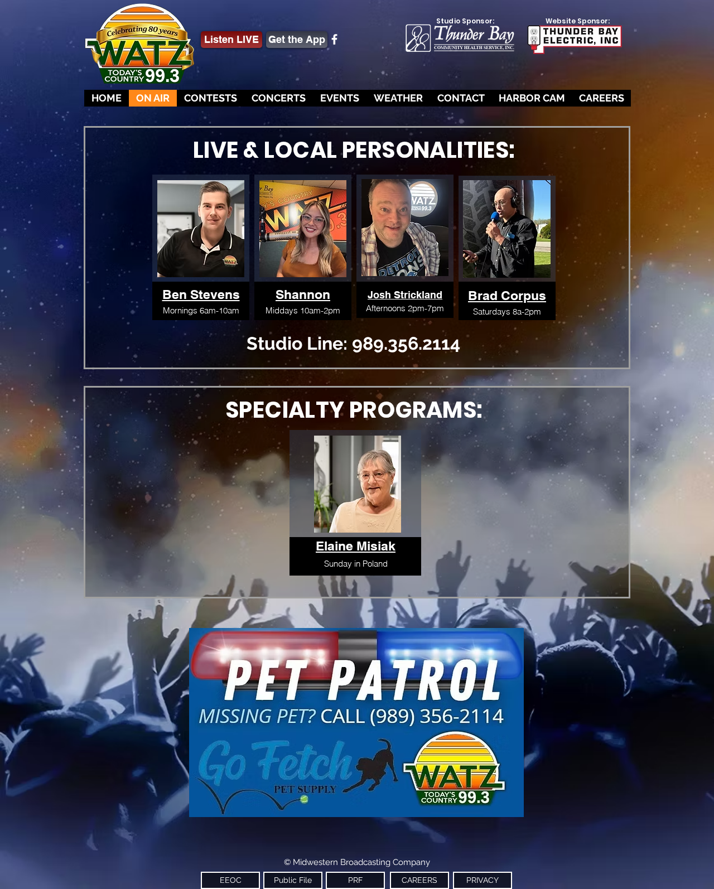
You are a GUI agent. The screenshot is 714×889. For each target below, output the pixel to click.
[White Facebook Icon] (334, 39)
